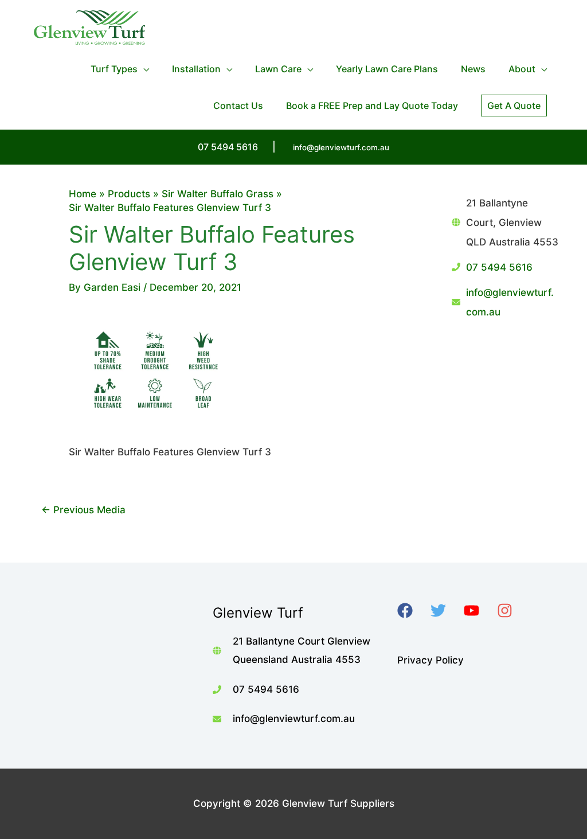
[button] (514, 105)
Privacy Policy (430, 660)
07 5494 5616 (499, 267)
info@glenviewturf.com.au (341, 147)
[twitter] (446, 610)
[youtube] (479, 610)
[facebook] (412, 610)
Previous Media (83, 510)
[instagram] (512, 610)
